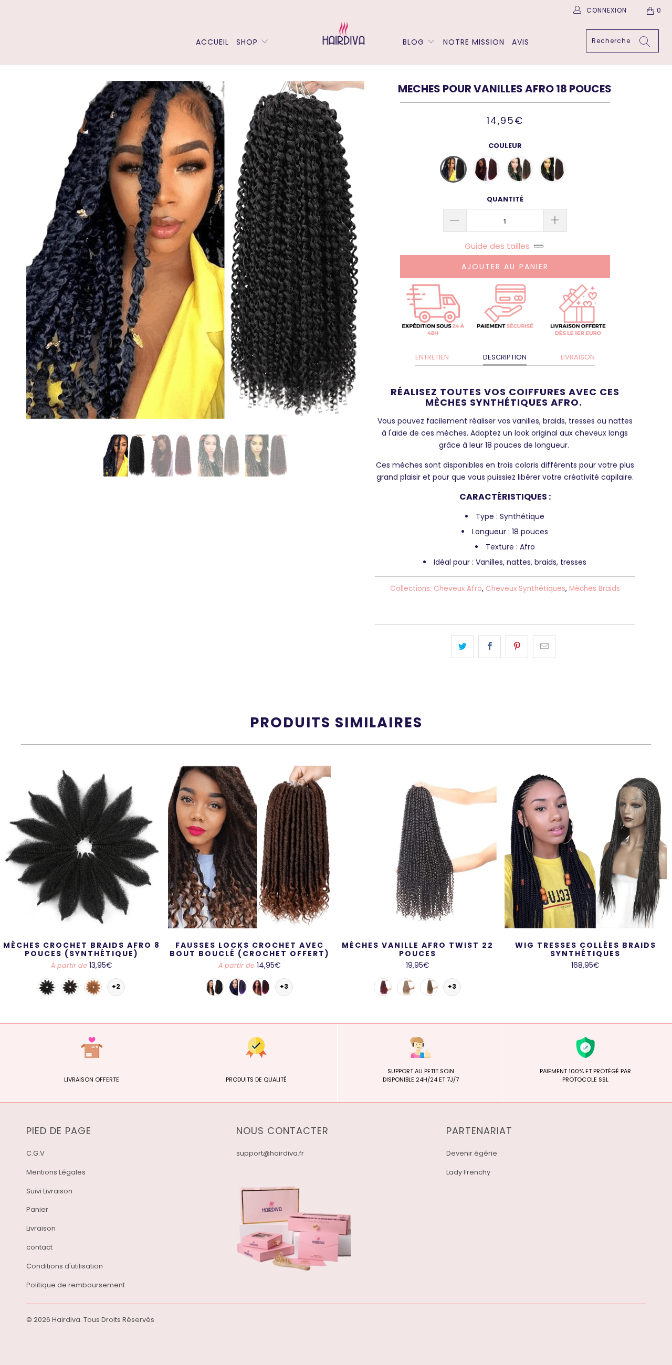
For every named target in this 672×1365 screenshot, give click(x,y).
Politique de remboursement (75, 1285)
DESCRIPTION (505, 357)
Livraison (41, 1228)
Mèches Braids (594, 589)
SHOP (247, 42)
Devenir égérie (471, 1153)
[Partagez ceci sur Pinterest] (517, 646)
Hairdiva (66, 1320)
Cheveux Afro (458, 589)
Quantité (505, 199)
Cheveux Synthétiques (525, 589)
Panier (37, 1209)
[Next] (346, 250)
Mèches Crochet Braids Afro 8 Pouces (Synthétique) (81, 847)
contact (39, 1247)
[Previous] (44, 250)
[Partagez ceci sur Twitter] (462, 646)
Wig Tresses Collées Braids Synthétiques (585, 847)
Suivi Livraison (49, 1191)
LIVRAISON (578, 357)
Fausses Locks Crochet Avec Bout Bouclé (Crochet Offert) (249, 847)
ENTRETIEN (432, 357)
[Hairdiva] (341, 33)
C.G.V (35, 1153)
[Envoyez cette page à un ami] (544, 646)
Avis (520, 42)
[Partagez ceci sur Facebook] (489, 646)
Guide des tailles (497, 245)
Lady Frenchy (468, 1172)
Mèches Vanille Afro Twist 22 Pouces (417, 847)
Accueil (212, 42)
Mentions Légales (56, 1172)
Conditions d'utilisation (64, 1266)
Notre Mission (474, 42)
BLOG (415, 42)
